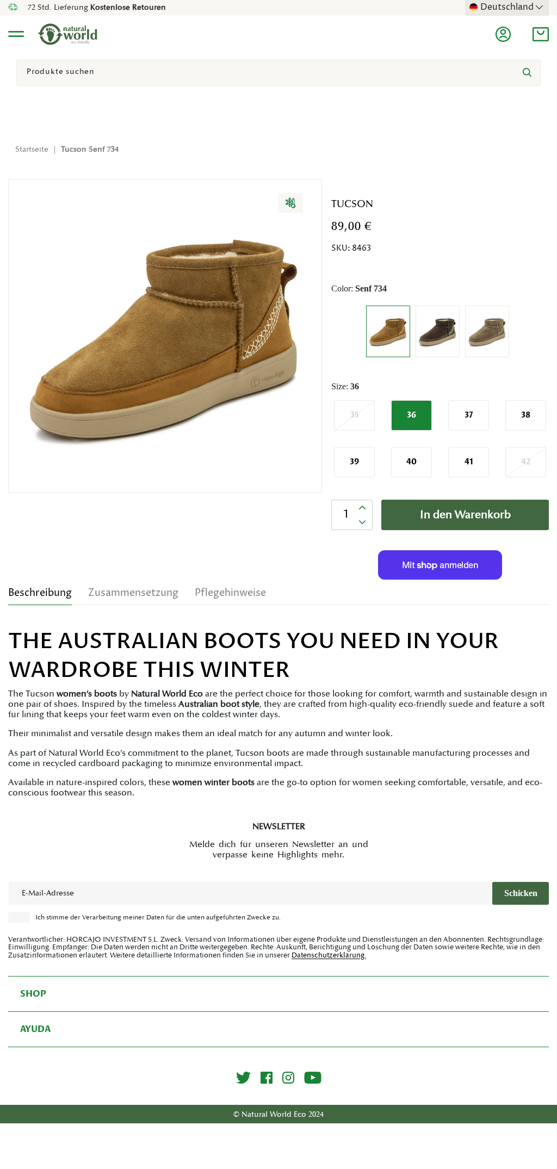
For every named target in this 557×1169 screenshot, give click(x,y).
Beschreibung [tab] (40, 593)
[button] (541, 34)
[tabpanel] (278, 712)
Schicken (520, 893)
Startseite (31, 149)
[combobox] (278, 73)
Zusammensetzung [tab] (133, 593)
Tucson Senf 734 (90, 149)
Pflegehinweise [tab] (230, 593)
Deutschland (507, 7)
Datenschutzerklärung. (329, 955)
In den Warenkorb (465, 514)
